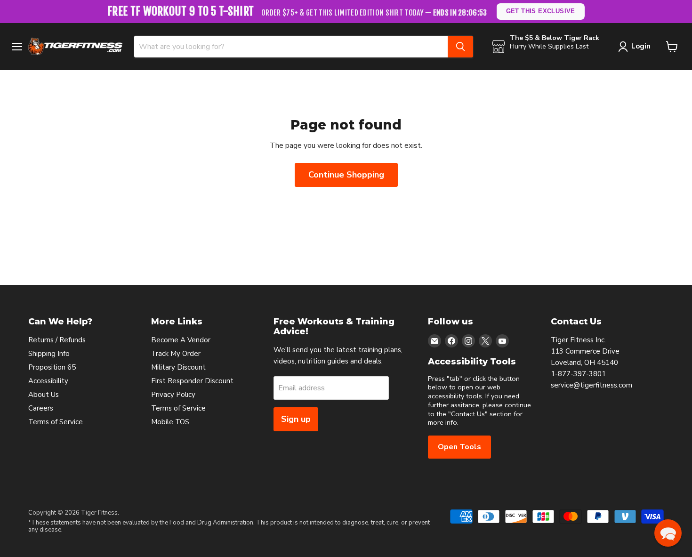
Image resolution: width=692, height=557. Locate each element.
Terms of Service (55, 422)
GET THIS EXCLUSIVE (540, 11)
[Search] (460, 46)
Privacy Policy (173, 394)
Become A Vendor (180, 340)
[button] (668, 533)
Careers (40, 408)
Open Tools (459, 447)
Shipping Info (49, 353)
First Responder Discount (192, 381)
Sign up (296, 419)
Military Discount (178, 367)
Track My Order (176, 353)
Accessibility (48, 381)
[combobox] (291, 46)
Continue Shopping (346, 174)
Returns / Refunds (57, 340)
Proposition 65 (52, 367)
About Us (43, 394)
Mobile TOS (170, 422)
